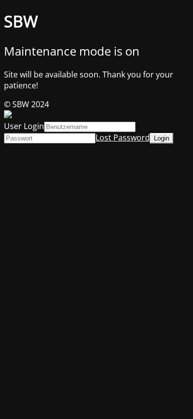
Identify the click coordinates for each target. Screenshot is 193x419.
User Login (24, 126)
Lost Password (123, 137)
